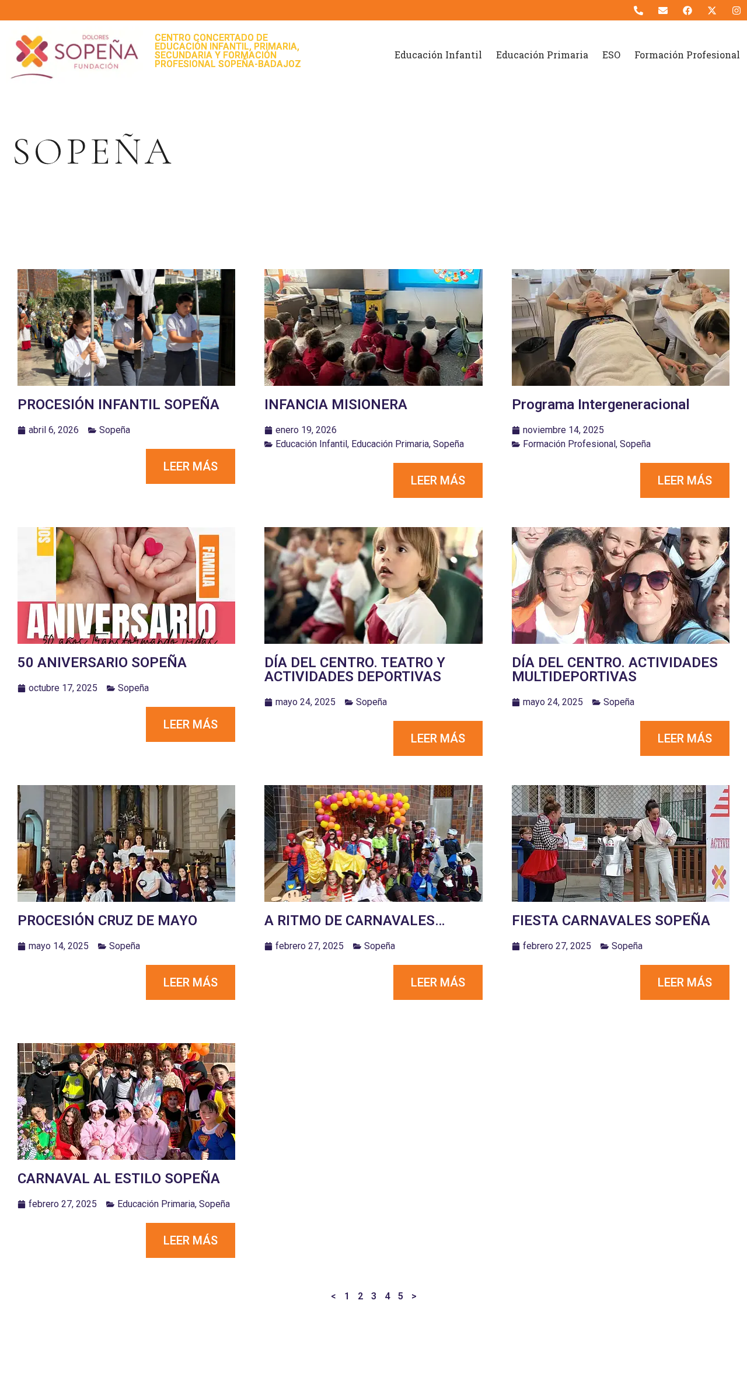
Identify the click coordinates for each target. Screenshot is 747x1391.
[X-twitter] (712, 10)
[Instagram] (737, 10)
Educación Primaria (542, 54)
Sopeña (114, 429)
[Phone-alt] (638, 10)
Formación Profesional (687, 54)
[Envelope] (662, 10)
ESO (611, 54)
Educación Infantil (438, 54)
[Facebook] (687, 10)
